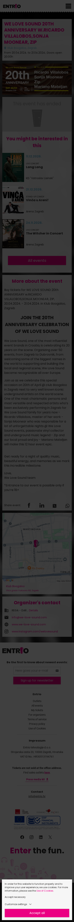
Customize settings (16, 904)
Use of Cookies (44, 890)
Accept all (37, 913)
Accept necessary (15, 897)
